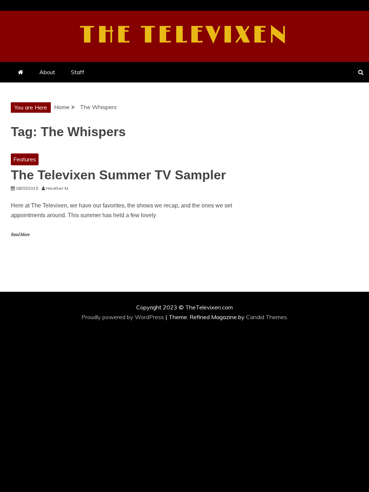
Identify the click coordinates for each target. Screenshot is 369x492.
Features (24, 159)
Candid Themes (266, 317)
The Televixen (184, 35)
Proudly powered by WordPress (123, 317)
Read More (20, 234)
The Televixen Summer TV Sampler (118, 174)
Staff (77, 72)
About (47, 72)
